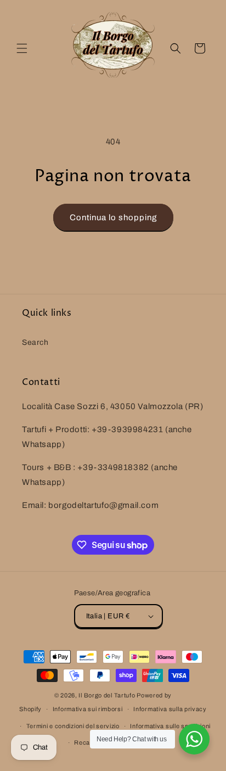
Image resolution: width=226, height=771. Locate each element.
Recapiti (86, 742)
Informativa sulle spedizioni (170, 726)
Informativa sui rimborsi (88, 709)
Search (35, 342)
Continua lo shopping (113, 217)
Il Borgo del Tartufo (107, 695)
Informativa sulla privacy (170, 709)
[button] (22, 48)
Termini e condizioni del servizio (73, 726)
